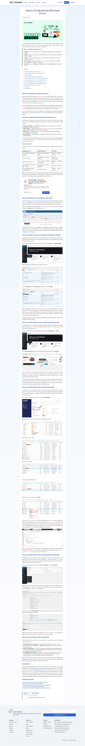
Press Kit (45, 724)
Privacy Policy (29, 732)
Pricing (43, 2)
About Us (11, 728)
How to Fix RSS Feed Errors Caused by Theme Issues (35, 80)
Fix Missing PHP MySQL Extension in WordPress (33, 686)
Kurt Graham (27, 17)
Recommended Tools (47, 728)
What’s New (31, 2)
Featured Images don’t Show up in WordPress (33, 683)
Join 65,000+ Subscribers (59, 715)
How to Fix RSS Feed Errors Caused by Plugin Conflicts (36, 78)
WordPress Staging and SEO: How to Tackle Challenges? (35, 682)
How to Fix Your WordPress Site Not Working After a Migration (36, 687)
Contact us (11, 732)
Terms (70, 740)
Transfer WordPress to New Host (62, 726)
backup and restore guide (37, 176)
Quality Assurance (13, 722)
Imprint (74, 740)
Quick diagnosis (28, 75)
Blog (27, 728)
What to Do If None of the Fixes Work (32, 85)
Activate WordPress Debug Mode (62, 728)
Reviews (11, 726)
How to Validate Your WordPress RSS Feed (33, 76)
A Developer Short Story (60, 732)
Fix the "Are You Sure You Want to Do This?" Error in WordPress (37, 685)
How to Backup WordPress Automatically (64, 722)
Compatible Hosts (47, 726)
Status (27, 736)
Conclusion (26, 86)
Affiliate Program (47, 722)
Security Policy (29, 734)
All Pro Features (29, 722)
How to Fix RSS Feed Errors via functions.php (34, 81)
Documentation (29, 726)
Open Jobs (11, 730)
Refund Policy (29, 730)
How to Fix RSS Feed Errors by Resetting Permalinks (35, 83)
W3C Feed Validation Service (48, 51)
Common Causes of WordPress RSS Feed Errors (34, 73)
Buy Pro (66, 2)
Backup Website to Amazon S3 (61, 730)
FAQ (27, 724)
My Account (60, 2)
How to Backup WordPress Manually (63, 724)
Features (25, 2)
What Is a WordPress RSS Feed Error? (32, 71)
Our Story (11, 724)
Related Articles (27, 88)
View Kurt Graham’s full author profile (36, 697)
